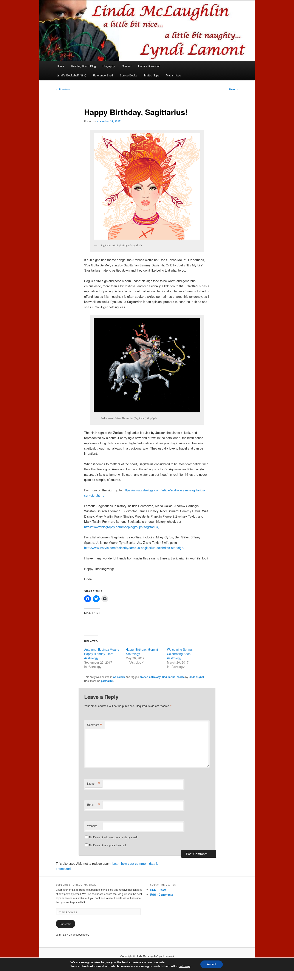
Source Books (128, 75)
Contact (127, 66)
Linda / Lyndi (196, 677)
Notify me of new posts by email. (108, 845)
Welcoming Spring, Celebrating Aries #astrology (180, 653)
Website (92, 826)
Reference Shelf (103, 75)
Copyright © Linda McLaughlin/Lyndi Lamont (147, 956)
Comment (94, 724)
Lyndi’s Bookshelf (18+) (71, 75)
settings (184, 966)
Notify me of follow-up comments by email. (113, 837)
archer (144, 677)
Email (93, 804)
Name (93, 783)
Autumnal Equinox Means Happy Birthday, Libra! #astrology (101, 653)
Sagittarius (168, 677)
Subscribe (65, 924)
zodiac (181, 677)
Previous (63, 89)
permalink (107, 681)
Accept (211, 964)
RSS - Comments (161, 894)
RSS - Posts (158, 890)
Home (60, 66)
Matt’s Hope (151, 75)
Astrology (119, 677)
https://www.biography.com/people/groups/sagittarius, (121, 526)
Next (233, 89)
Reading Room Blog (83, 66)
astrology (155, 677)
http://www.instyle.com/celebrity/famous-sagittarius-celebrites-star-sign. (134, 547)
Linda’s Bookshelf (149, 66)
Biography (108, 66)
